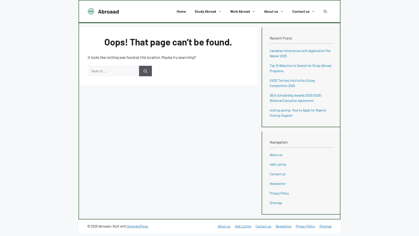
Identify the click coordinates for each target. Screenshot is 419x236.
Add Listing (278, 164)
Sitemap (276, 203)
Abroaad (108, 11)
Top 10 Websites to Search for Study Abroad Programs (300, 68)
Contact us (300, 11)
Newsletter (278, 184)
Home (181, 11)
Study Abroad (205, 11)
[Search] (145, 71)
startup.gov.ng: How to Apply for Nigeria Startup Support (298, 112)
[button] (325, 11)
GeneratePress (137, 226)
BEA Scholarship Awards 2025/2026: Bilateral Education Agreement (296, 97)
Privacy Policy (279, 193)
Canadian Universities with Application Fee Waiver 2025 (300, 53)
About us (271, 11)
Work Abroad (240, 11)
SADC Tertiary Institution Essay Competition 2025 (292, 83)
